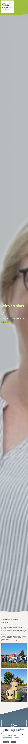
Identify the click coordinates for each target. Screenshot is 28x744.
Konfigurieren (6, 738)
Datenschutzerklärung (7, 737)
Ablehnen (13, 742)
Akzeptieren (6, 742)
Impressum (17, 737)
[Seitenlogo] (7, 7)
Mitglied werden (5, 322)
